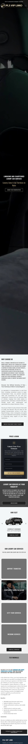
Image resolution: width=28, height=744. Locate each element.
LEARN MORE (14, 573)
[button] (25, 5)
